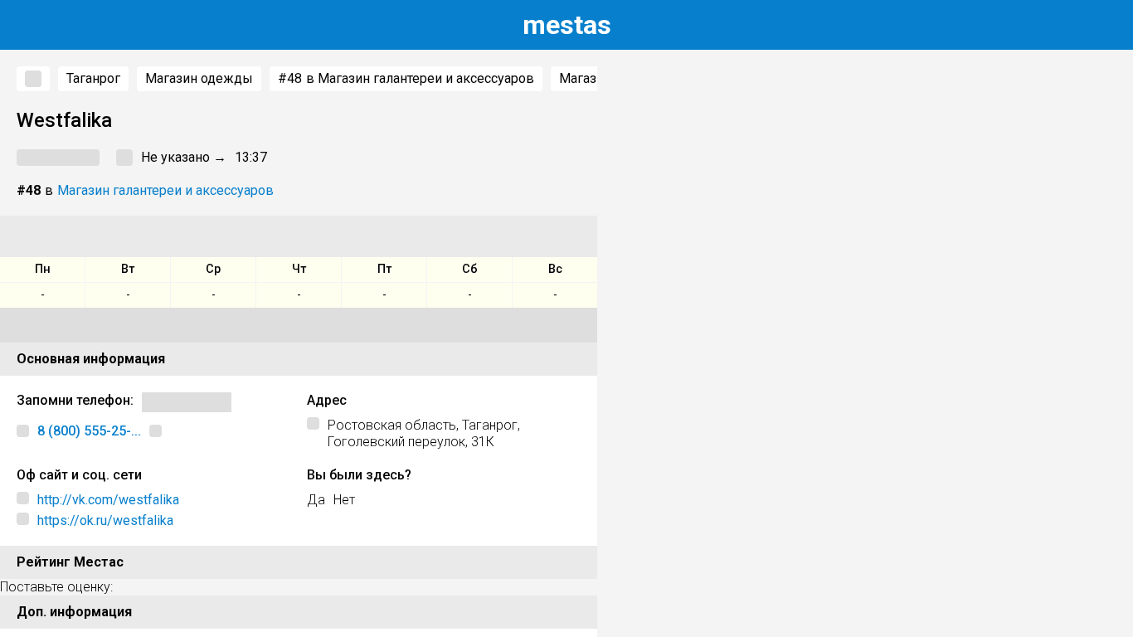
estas (567, 25)
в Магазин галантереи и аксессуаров (406, 78)
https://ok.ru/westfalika (105, 520)
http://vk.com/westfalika (108, 500)
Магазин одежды (199, 78)
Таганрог (93, 78)
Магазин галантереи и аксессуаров (165, 190)
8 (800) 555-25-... (89, 431)
